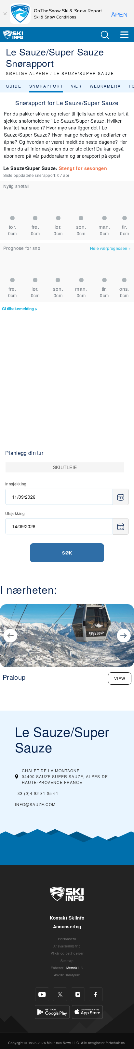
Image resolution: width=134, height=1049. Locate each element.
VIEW (119, 678)
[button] (104, 35)
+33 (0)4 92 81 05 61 (37, 793)
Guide (13, 86)
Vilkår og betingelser (67, 953)
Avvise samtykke (67, 974)
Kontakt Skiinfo (67, 918)
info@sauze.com (35, 804)
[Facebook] (96, 994)
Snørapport (46, 86)
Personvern (67, 938)
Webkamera (105, 86)
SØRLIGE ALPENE (27, 73)
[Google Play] (52, 1011)
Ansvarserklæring (67, 946)
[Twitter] (60, 994)
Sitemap (67, 960)
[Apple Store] (87, 1011)
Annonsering (67, 926)
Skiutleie (65, 467)
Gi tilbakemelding (18, 308)
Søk (67, 553)
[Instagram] (78, 994)
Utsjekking (15, 513)
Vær (76, 86)
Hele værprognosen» (110, 248)
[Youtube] (42, 994)
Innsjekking (16, 483)
